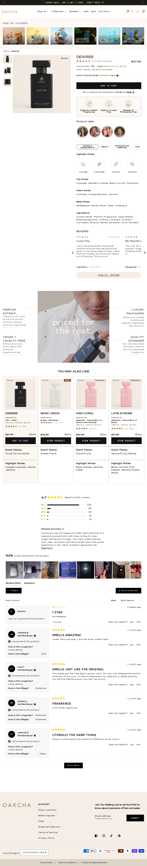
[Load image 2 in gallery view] (7, 70)
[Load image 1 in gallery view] (7, 59)
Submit (135, 818)
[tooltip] (63, 529)
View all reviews (109, 275)
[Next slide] (145, 253)
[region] (73, 570)
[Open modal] (82, 131)
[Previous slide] (73, 253)
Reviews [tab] (13, 583)
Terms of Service (48, 832)
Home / (7, 51)
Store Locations (47, 810)
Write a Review (131, 591)
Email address (103, 816)
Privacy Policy (46, 838)
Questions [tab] (29, 583)
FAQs (41, 821)
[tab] (87, 147)
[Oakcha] (17, 805)
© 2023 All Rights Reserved (94, 863)
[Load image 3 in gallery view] (7, 82)
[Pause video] (73, 327)
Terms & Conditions (67, 863)
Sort (114, 601)
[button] (4, 2)
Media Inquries (46, 816)
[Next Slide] (139, 570)
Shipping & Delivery (49, 827)
